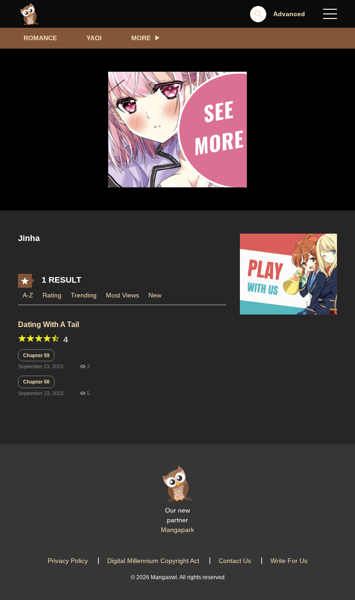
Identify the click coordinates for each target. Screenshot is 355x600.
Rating (52, 295)
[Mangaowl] (29, 13)
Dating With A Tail (48, 324)
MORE (141, 38)
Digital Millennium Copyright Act (153, 560)
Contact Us (235, 560)
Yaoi (94, 38)
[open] (330, 14)
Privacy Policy (68, 560)
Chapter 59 (36, 355)
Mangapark (177, 529)
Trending (84, 295)
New (154, 295)
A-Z (28, 295)
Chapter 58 (36, 381)
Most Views (122, 295)
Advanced (289, 14)
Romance (40, 38)
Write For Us (288, 560)
